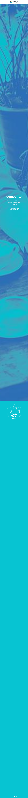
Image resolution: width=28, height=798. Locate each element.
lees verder (14, 208)
